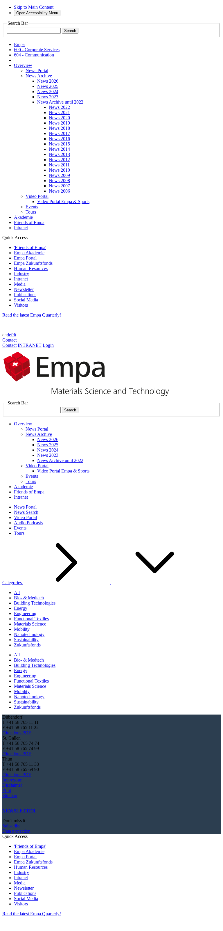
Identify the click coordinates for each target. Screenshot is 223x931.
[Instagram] (7, 800)
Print (6, 790)
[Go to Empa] (89, 397)
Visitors (21, 305)
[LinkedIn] (5, 800)
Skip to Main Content (33, 7)
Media (20, 284)
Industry (21, 273)
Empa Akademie (29, 252)
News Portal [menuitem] (37, 70)
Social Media (26, 299)
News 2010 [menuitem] (59, 170)
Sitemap (9, 795)
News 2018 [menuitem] (59, 128)
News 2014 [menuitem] (59, 149)
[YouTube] (12, 800)
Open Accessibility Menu (37, 13)
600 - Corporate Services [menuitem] (37, 49)
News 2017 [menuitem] (59, 133)
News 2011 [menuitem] (59, 164)
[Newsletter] (2, 800)
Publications (25, 294)
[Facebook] (14, 800)
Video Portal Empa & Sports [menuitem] (63, 201)
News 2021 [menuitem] (59, 112)
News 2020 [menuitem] (59, 117)
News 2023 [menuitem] (47, 96)
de (9, 334)
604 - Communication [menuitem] (34, 54)
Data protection (16, 831)
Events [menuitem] (32, 206)
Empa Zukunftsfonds (33, 263)
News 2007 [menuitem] (59, 185)
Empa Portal (25, 257)
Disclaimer (12, 785)
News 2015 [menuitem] (59, 143)
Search (70, 31)
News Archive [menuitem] (39, 75)
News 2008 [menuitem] (59, 180)
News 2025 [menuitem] (47, 86)
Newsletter (24, 289)
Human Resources (31, 268)
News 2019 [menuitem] (59, 122)
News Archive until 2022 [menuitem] (60, 102)
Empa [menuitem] (19, 44)
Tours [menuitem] (31, 211)
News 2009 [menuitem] (59, 175)
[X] (9, 800)
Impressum (12, 779)
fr (12, 334)
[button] (100, 582)
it (15, 334)
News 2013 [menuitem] (59, 154)
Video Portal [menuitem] (37, 196)
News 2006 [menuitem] (59, 191)
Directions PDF (16, 732)
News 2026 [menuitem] (47, 81)
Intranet (21, 278)
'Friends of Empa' (30, 247)
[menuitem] (23, 65)
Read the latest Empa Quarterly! (31, 314)
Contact (9, 339)
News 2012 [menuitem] (59, 159)
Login (48, 345)
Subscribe (11, 825)
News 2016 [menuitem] (59, 138)
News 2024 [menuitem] (47, 91)
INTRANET (30, 345)
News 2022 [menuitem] (59, 107)
